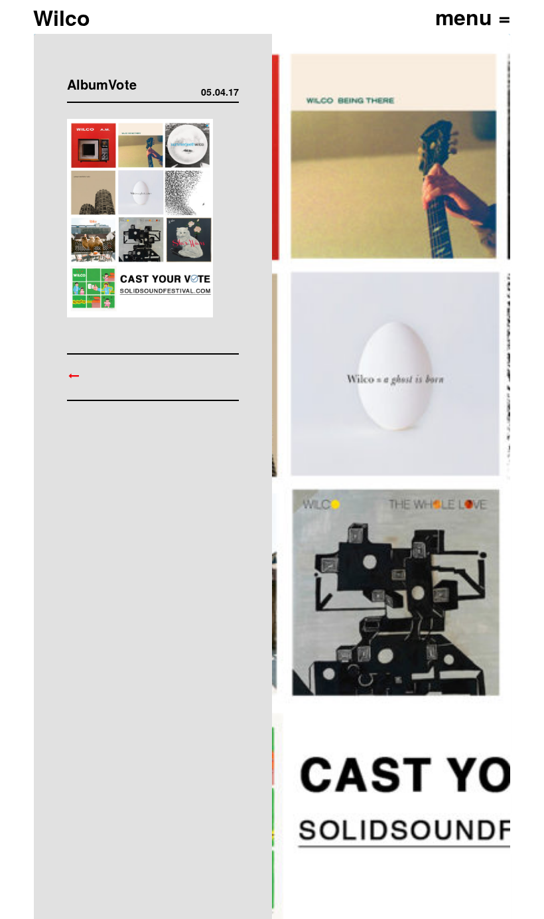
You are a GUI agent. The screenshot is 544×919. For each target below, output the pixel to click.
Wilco (61, 17)
